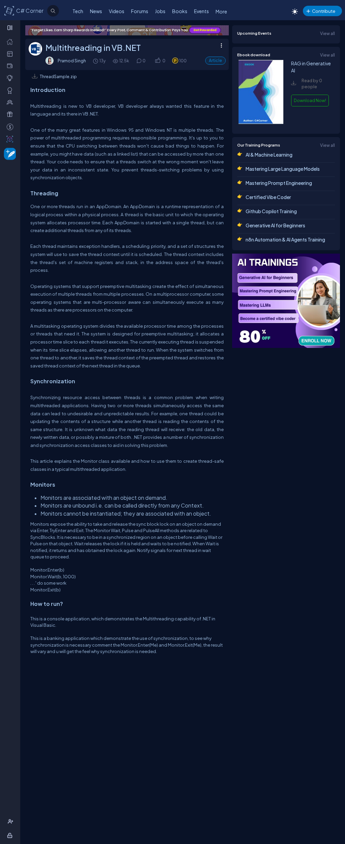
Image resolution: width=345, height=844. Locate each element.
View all (327, 33)
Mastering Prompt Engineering (279, 183)
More (221, 11)
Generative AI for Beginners (275, 225)
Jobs (160, 11)
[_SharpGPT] (11, 139)
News (96, 11)
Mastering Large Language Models (283, 169)
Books (179, 11)
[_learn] (11, 78)
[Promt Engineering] (286, 301)
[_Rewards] (11, 127)
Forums (139, 11)
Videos (116, 11)
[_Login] (11, 835)
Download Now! (310, 100)
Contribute (323, 11)
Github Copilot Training (271, 211)
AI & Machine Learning (269, 155)
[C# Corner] (9, 10)
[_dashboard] (11, 53)
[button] (157, 61)
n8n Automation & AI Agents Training (285, 239)
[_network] (11, 102)
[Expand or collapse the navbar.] (10, 28)
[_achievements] (11, 90)
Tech (77, 11)
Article (215, 60)
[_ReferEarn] (11, 114)
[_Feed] (11, 41)
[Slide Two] (127, 30)
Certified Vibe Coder (268, 197)
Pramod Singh (72, 60)
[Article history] (96, 61)
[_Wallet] (11, 65)
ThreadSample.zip (58, 76)
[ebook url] (260, 122)
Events (201, 11)
